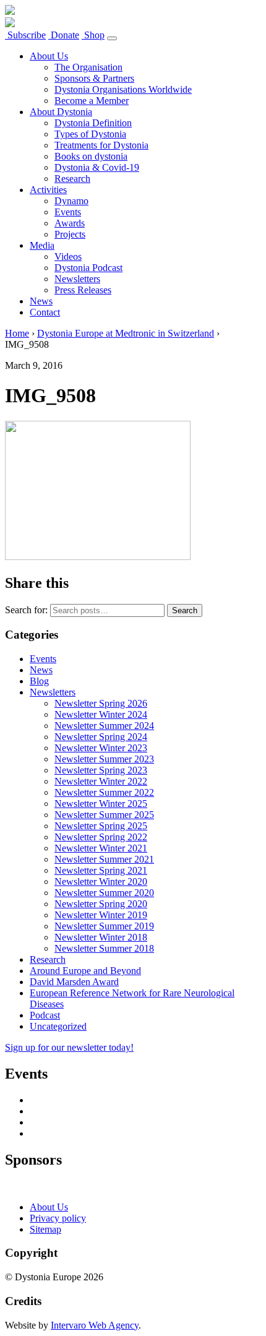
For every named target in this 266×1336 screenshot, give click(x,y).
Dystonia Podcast (88, 267)
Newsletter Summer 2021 (104, 859)
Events (67, 212)
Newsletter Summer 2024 (104, 725)
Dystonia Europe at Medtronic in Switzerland (125, 333)
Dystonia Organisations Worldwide (123, 89)
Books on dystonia (90, 156)
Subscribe (25, 35)
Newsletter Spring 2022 (100, 837)
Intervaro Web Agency (95, 1325)
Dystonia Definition (93, 123)
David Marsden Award (74, 981)
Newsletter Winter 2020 (100, 881)
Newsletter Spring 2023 (100, 770)
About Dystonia (61, 111)
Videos (68, 256)
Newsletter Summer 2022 (104, 792)
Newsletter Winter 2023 (100, 748)
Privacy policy (58, 1218)
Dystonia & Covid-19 (96, 167)
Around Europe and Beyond (85, 970)
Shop (93, 35)
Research (72, 178)
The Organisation (88, 67)
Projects (69, 234)
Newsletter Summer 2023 (104, 759)
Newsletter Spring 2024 (100, 736)
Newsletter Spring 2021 (100, 870)
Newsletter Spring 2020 (100, 904)
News (41, 301)
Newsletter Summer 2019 (104, 926)
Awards (69, 223)
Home (17, 333)
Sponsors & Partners (94, 78)
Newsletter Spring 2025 (100, 826)
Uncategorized (58, 1026)
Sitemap (45, 1229)
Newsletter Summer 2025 (104, 814)
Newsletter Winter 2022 (100, 781)
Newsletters (77, 279)
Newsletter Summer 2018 (104, 948)
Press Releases (82, 290)
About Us (49, 56)
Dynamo (71, 201)
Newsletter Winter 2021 (100, 848)
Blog (39, 681)
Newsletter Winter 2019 (100, 915)
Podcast (45, 1015)
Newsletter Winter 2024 (100, 714)
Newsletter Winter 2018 (100, 937)
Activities (48, 189)
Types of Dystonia (90, 134)
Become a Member (91, 100)
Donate (63, 35)
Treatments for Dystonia (101, 145)
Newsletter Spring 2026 (100, 703)
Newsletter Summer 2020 (104, 892)
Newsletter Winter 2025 (100, 803)
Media (42, 245)
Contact (45, 312)
